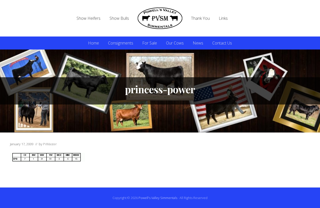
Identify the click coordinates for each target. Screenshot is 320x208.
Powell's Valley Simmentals (157, 198)
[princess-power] (47, 160)
